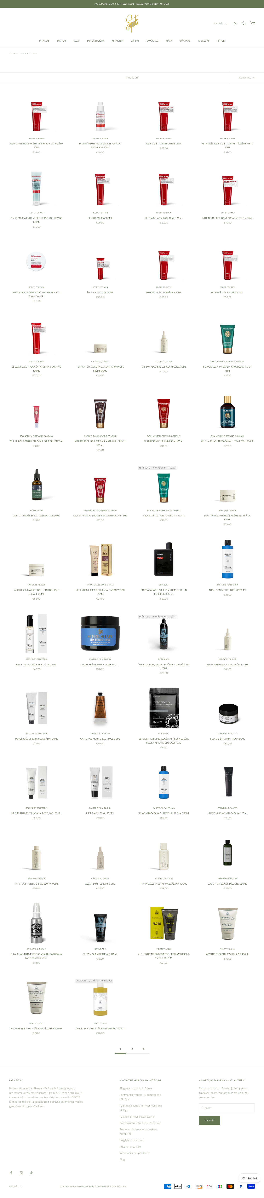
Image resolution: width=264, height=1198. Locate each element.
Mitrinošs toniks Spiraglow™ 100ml (36, 883)
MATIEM (61, 40)
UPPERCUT (164, 585)
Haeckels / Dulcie (100, 361)
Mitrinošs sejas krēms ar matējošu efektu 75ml (227, 145)
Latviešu (218, 23)
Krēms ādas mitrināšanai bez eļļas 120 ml (36, 813)
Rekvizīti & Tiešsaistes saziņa (137, 1116)
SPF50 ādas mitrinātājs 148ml (100, 954)
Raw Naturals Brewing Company (227, 361)
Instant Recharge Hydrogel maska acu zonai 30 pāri (36, 294)
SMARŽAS (44, 40)
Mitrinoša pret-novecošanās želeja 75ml (227, 218)
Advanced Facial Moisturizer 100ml (227, 954)
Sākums (12, 53)
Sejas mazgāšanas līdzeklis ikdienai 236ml (163, 813)
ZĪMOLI (221, 40)
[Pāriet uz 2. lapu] (143, 1049)
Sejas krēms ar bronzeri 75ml (163, 143)
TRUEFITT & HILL (164, 949)
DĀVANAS (185, 40)
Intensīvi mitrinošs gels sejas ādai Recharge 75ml (100, 145)
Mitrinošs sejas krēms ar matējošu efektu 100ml (100, 443)
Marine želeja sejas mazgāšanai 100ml (164, 883)
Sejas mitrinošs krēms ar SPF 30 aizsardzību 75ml (36, 145)
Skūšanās (152, 40)
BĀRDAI (135, 40)
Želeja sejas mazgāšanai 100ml (164, 218)
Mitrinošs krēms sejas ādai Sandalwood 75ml (100, 592)
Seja (34, 53)
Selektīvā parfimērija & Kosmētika (107, 1186)
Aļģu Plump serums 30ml (100, 883)
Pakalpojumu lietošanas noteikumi (140, 1123)
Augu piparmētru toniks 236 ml (227, 590)
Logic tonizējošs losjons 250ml (227, 883)
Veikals (24, 53)
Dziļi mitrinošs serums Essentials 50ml (36, 515)
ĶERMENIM (117, 40)
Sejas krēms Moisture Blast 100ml (164, 515)
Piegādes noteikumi (131, 1140)
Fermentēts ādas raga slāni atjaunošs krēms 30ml (100, 368)
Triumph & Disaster (100, 733)
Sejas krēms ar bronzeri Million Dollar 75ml (100, 515)
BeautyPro (163, 733)
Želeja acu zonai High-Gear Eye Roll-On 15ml (36, 441)
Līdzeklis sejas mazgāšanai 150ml (228, 813)
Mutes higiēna (95, 40)
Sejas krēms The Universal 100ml (164, 441)
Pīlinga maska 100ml (100, 218)
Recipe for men (36, 138)
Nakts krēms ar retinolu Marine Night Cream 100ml (37, 592)
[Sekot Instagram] (21, 1173)
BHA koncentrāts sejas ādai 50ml (36, 664)
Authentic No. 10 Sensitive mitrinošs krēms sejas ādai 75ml (164, 956)
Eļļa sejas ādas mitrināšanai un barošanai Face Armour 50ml (36, 956)
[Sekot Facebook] (11, 1173)
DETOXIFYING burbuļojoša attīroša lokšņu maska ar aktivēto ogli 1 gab (164, 740)
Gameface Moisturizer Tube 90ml (100, 738)
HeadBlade (163, 659)
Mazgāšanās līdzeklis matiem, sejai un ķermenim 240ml (164, 592)
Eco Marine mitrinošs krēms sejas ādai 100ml (227, 517)
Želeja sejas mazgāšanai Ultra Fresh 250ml (227, 441)
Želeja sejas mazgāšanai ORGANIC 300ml (100, 1028)
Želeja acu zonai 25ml (100, 292)
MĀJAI (169, 40)
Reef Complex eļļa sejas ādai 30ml (227, 664)
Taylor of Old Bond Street (100, 585)
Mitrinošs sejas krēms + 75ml (163, 292)
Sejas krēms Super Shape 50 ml (100, 664)
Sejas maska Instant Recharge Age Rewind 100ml (36, 220)
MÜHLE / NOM (36, 510)
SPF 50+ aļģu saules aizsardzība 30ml (163, 366)
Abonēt (209, 1120)
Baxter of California (227, 585)
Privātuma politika (130, 1146)
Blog (122, 1159)
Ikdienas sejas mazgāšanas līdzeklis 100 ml (36, 1028)
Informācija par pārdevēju (135, 1153)
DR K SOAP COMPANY (36, 949)
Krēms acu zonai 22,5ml (100, 813)
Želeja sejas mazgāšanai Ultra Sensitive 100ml (36, 368)
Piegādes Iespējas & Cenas (136, 1088)
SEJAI (76, 40)
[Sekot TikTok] (31, 1173)
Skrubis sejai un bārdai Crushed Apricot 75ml (227, 368)
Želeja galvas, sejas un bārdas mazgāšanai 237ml (164, 666)
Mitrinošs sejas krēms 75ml (227, 292)
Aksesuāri (204, 40)
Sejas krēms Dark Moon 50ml (227, 738)
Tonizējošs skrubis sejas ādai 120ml (36, 738)
